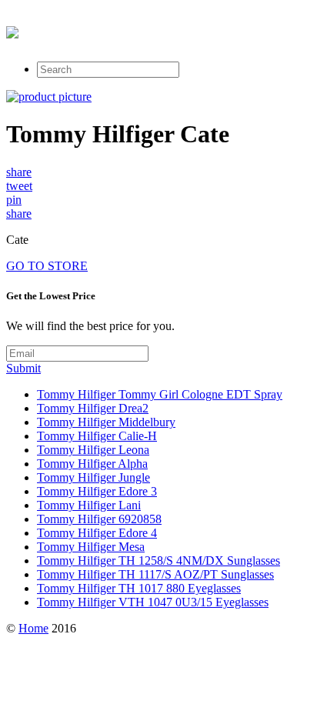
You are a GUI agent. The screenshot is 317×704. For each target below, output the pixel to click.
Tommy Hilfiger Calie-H (97, 435)
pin (14, 199)
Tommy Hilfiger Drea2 (92, 408)
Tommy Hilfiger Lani (89, 505)
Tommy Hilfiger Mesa (91, 546)
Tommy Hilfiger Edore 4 (97, 532)
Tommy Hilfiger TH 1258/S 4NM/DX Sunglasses (158, 560)
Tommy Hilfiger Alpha (92, 463)
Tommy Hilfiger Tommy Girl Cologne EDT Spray (159, 394)
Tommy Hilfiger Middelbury (106, 422)
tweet (19, 185)
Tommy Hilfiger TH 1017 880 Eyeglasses (139, 588)
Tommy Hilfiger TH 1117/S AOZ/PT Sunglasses (155, 574)
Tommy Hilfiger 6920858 (99, 518)
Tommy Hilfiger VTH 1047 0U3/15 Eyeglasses (153, 602)
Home (33, 628)
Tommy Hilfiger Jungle (93, 477)
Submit (23, 368)
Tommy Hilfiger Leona (93, 449)
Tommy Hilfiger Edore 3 (97, 491)
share (19, 172)
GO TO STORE (47, 265)
